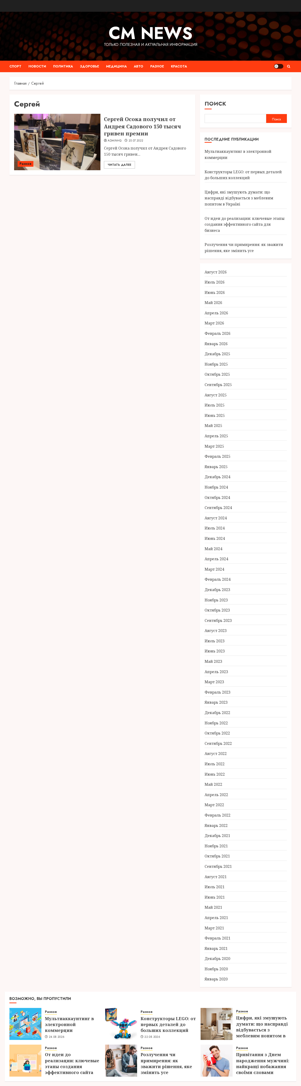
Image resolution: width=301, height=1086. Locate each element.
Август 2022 (216, 753)
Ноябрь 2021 (216, 846)
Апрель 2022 (216, 794)
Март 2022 (214, 804)
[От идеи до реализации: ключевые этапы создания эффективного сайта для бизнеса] (25, 1061)
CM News (151, 33)
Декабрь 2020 (217, 958)
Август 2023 (216, 630)
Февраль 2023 (217, 692)
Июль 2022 (215, 763)
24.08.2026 (57, 1037)
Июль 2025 (215, 405)
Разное (157, 66)
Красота (179, 66)
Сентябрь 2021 (218, 866)
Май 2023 (213, 661)
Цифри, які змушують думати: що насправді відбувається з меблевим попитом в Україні (239, 198)
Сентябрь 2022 (218, 743)
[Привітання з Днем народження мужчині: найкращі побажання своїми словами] (217, 1061)
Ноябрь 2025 (216, 364)
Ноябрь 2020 (216, 968)
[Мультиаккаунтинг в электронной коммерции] (25, 1024)
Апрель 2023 (216, 671)
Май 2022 (213, 784)
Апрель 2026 (216, 313)
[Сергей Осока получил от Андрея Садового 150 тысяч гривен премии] (57, 142)
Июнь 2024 (215, 538)
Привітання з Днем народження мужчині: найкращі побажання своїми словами (262, 1063)
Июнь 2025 (215, 415)
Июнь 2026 (215, 292)
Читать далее (119, 165)
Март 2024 (214, 569)
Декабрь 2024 (217, 476)
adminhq (114, 141)
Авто (138, 66)
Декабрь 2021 (217, 835)
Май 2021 (213, 907)
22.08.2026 (152, 1037)
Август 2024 (216, 518)
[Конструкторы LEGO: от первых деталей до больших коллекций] (121, 1024)
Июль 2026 (215, 282)
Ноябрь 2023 (216, 600)
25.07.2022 (136, 141)
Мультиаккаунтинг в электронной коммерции (69, 1024)
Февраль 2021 (217, 938)
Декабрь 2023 (217, 589)
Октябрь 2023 (217, 610)
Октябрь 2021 (217, 856)
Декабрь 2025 (217, 353)
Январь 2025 (216, 466)
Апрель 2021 (216, 917)
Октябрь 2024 (217, 497)
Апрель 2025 (216, 435)
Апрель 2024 (216, 558)
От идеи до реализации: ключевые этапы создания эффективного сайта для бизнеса (245, 224)
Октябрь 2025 (217, 374)
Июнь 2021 (215, 897)
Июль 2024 (215, 528)
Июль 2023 (215, 641)
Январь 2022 (216, 825)
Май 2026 (213, 302)
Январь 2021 (216, 948)
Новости (37, 66)
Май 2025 (213, 425)
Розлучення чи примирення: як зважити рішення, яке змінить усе (166, 1063)
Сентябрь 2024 (218, 507)
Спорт (15, 66)
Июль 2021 (215, 886)
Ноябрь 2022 (216, 723)
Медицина (116, 66)
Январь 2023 (216, 702)
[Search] (289, 66)
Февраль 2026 (217, 333)
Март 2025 (214, 446)
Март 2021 (214, 928)
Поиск (215, 103)
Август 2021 (216, 876)
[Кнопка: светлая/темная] (278, 66)
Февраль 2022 (217, 815)
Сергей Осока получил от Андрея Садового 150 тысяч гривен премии (142, 126)
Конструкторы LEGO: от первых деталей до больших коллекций (168, 1024)
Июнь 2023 (215, 651)
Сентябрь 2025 (218, 384)
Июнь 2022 (215, 774)
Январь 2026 (216, 343)
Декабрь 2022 (217, 712)
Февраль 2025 (217, 456)
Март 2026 (214, 323)
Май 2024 (213, 548)
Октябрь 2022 (217, 733)
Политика (63, 66)
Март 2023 (214, 681)
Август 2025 (216, 395)
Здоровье (89, 66)
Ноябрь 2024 (216, 487)
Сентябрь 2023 (218, 620)
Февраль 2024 (217, 579)
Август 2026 (216, 272)
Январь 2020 (216, 979)
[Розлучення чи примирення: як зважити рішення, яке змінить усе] (121, 1061)
